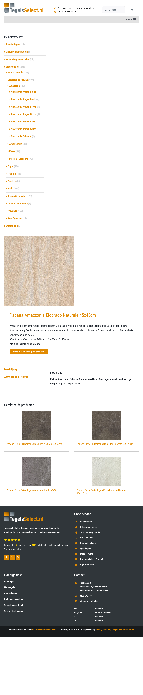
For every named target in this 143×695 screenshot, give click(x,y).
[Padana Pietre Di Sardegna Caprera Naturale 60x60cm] (36, 471)
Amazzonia (14, 85)
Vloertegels (12, 66)
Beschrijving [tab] (10, 369)
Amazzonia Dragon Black (23, 99)
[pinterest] (18, 557)
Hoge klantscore (87, 564)
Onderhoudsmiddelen (17, 51)
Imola (10, 188)
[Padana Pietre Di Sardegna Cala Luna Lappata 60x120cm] (106, 425)
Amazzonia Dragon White (23, 129)
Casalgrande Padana (18, 79)
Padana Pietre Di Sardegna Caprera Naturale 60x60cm (33, 490)
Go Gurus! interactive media (44, 629)
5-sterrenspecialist (12, 549)
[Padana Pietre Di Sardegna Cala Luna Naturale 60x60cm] (36, 425)
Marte (12, 151)
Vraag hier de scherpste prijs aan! (28, 351)
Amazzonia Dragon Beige (23, 91)
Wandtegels (12, 225)
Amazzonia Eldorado (21, 136)
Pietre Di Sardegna (18, 158)
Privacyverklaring (103, 629)
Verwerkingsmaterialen (17, 59)
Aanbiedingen (13, 44)
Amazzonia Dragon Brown (23, 106)
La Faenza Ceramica (18, 203)
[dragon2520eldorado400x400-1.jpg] (71, 271)
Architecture (15, 143)
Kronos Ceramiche (17, 196)
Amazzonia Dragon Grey (23, 121)
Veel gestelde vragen (13, 611)
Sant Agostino (15, 218)
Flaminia (12, 173)
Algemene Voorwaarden (123, 629)
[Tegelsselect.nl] (23, 4)
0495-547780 (86, 596)
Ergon (10, 166)
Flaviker (12, 181)
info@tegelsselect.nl (89, 601)
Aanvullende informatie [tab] (16, 376)
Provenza (12, 210)
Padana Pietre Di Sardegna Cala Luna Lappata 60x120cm (105, 444)
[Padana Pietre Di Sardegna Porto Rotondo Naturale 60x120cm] (106, 471)
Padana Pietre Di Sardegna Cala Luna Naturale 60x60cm (34, 444)
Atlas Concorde (15, 72)
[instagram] (12, 557)
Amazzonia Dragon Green (23, 114)
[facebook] (6, 557)
